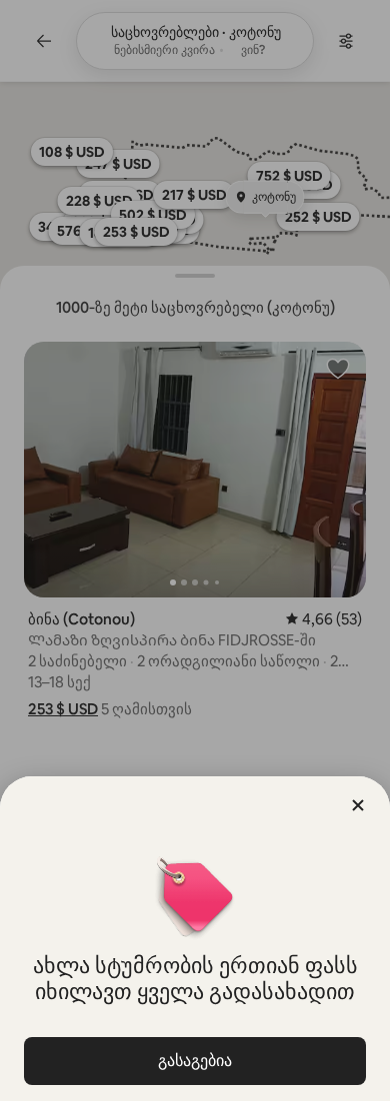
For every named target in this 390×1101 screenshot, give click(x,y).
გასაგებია (195, 1060)
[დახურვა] (358, 805)
